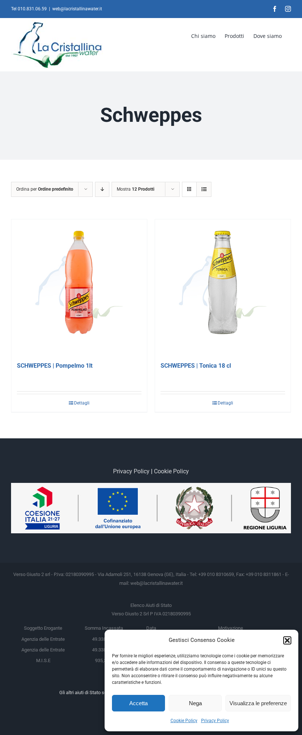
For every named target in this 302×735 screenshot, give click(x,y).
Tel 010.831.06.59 (29, 8)
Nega (195, 703)
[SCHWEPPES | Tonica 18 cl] (223, 287)
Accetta (138, 703)
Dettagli (81, 403)
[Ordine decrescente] (102, 189)
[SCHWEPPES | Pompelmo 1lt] (79, 287)
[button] (287, 640)
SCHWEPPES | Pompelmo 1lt (54, 365)
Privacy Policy (215, 720)
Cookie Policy (184, 720)
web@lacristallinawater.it (77, 8)
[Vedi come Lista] (204, 189)
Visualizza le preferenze (258, 703)
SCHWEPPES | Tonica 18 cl (196, 365)
